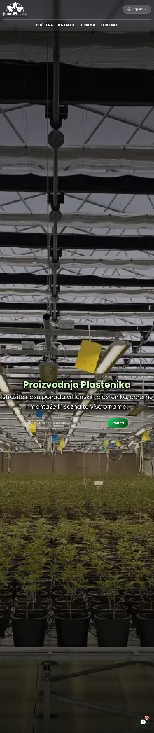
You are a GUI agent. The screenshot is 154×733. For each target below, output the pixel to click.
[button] (137, 9)
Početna (44, 25)
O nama (88, 25)
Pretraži (118, 423)
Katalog (66, 25)
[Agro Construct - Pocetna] (14, 9)
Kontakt (109, 25)
